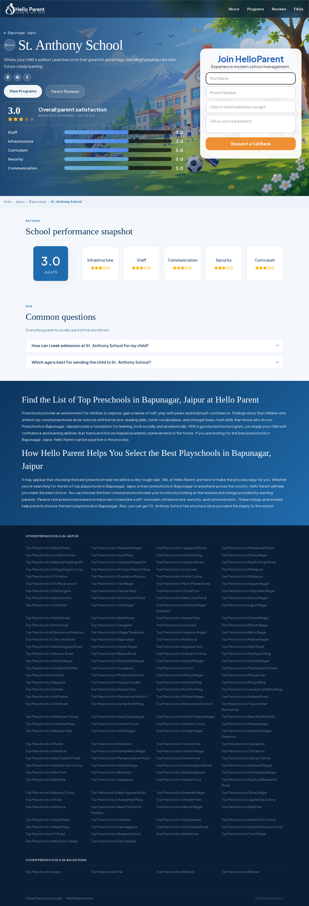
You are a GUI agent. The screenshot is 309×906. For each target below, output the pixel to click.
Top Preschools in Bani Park (46, 779)
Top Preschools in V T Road (45, 834)
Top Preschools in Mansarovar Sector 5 (184, 704)
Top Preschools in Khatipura (111, 744)
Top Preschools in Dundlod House (50, 555)
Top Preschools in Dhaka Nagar (244, 555)
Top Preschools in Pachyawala (178, 820)
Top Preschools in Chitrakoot (243, 751)
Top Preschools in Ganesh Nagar (180, 751)
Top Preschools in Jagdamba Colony (249, 799)
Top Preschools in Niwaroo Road (49, 653)
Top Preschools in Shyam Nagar (114, 646)
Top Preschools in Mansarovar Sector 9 (119, 696)
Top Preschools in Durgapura (112, 668)
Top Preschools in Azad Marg (112, 555)
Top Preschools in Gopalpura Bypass (118, 576)
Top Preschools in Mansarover (243, 675)
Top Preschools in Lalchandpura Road (184, 765)
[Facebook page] (27, 77)
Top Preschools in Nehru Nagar (244, 632)
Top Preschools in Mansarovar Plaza (248, 548)
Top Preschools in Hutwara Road (180, 562)
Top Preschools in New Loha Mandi (181, 598)
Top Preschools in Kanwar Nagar (49, 661)
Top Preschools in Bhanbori (111, 772)
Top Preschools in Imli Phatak (47, 696)
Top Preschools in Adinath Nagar (180, 661)
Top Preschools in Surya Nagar (48, 820)
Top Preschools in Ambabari (46, 751)
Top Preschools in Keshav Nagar (245, 639)
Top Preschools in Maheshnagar (245, 724)
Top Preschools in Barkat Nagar (245, 598)
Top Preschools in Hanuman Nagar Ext (118, 562)
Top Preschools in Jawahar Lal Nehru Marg (252, 689)
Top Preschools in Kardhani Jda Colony (54, 765)
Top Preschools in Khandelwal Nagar (117, 661)
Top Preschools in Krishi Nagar (113, 731)
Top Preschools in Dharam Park (178, 799)
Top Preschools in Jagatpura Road (181, 548)
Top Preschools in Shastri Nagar (245, 625)
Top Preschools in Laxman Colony (246, 758)
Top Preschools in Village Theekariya (117, 632)
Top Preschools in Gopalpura (243, 744)
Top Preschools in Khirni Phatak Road (183, 583)
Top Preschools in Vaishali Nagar (245, 661)
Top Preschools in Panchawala (113, 841)
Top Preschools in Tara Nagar (112, 583)
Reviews (279, 9)
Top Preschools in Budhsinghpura (180, 772)
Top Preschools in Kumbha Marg (179, 689)
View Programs (22, 91)
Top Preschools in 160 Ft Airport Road (118, 598)
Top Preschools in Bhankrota (177, 834)
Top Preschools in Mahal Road (48, 618)
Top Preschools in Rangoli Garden (116, 682)
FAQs (298, 9)
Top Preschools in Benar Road (48, 548)
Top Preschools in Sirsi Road (46, 605)
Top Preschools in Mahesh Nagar (180, 696)
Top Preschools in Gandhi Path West (52, 668)
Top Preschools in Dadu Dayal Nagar (118, 716)
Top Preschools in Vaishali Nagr (114, 591)
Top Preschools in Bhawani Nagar (180, 792)
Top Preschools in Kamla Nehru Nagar (118, 751)
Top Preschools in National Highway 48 (54, 562)
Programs (255, 9)
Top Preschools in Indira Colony (179, 576)
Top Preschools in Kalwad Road (245, 696)
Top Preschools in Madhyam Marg (246, 653)
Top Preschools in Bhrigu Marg (244, 682)
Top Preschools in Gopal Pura (177, 591)
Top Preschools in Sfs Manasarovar (51, 583)
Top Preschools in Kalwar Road (178, 779)
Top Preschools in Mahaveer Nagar (116, 548)
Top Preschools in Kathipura (176, 639)
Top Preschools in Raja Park (242, 807)
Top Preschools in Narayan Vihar (49, 731)
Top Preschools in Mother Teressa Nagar (185, 716)
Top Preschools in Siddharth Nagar (247, 765)
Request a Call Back (251, 143)
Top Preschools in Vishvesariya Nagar (249, 772)
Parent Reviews (65, 91)
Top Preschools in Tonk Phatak (244, 834)
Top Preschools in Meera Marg (47, 827)
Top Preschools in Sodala (44, 689)
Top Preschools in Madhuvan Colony (52, 716)
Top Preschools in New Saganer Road (118, 792)
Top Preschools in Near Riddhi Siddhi (248, 716)
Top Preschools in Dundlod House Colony (252, 827)
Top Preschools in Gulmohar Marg (50, 724)
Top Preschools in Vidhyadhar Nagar (248, 591)
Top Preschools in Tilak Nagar (112, 605)
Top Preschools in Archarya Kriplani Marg (120, 569)
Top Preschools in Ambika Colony (180, 724)
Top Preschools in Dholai (44, 799)
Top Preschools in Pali (107, 872)
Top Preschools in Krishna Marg (178, 682)
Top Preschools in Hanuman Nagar (181, 632)
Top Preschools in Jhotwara (176, 625)
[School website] (17, 77)
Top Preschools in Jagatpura (112, 779)
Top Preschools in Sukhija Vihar (113, 689)
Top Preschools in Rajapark (45, 682)
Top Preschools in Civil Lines (176, 569)
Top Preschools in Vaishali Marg (179, 555)
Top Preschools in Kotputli (45, 675)
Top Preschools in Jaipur (43, 872)
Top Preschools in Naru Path (46, 772)
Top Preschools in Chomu (174, 668)
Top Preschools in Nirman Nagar (179, 807)
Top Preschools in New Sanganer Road (54, 646)
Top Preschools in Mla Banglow (48, 591)
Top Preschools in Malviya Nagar (179, 675)
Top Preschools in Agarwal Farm (179, 646)
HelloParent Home (79, 898)
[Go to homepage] (25, 9)
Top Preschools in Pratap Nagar (179, 731)
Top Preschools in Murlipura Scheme (117, 675)
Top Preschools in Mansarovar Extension (55, 632)
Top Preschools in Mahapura (242, 569)
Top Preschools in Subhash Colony (181, 653)
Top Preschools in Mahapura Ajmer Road (120, 758)
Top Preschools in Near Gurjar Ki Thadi (53, 758)
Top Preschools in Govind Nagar (245, 618)
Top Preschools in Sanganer (111, 625)
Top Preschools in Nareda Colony (50, 792)
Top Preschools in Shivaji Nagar (244, 792)
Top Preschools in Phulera (44, 744)
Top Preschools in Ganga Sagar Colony (54, 569)
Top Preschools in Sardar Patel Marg (117, 704)
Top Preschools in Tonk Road (47, 704)
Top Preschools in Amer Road (47, 625)
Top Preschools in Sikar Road (243, 646)
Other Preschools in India (44, 898)
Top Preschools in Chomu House (114, 724)
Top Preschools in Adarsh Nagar (114, 765)
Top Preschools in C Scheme (46, 576)
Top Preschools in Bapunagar (112, 639)
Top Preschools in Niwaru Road (113, 653)
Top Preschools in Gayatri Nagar (245, 583)
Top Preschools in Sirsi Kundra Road (182, 827)
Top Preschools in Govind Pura (178, 744)
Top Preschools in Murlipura (45, 807)
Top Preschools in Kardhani (111, 820)
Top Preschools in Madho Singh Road (249, 562)
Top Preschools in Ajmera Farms (49, 598)
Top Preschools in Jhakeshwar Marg (117, 799)
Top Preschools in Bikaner (240, 872)
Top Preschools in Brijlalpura (242, 576)
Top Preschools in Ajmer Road (112, 618)
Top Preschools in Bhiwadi (175, 872)
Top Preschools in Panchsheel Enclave (249, 668)
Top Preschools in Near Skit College (52, 841)
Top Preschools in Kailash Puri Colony (249, 820)
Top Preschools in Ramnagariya (114, 827)
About (233, 9)
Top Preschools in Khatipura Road (115, 834)
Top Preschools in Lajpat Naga (244, 605)
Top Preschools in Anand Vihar (178, 618)
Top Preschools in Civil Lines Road (50, 639)
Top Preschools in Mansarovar (178, 758)
